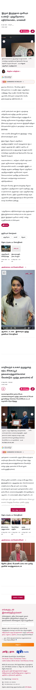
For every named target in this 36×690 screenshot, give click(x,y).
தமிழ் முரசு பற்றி (7, 671)
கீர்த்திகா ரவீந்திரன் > (14, 71)
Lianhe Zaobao (6, 661)
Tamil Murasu (24, 661)
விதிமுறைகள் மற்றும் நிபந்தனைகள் (12, 633)
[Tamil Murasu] (8, 652)
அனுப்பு (18, 644)
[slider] (18, 326)
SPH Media (28, 687)
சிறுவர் (23, 237)
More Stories (18, 597)
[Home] (22, 652)
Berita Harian (15, 661)
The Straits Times (7, 659)
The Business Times (19, 659)
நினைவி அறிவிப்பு (15, 675)
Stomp (31, 661)
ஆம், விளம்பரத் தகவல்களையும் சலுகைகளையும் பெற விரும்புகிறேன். (17, 639)
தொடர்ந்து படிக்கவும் (18, 510)
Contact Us (15, 679)
